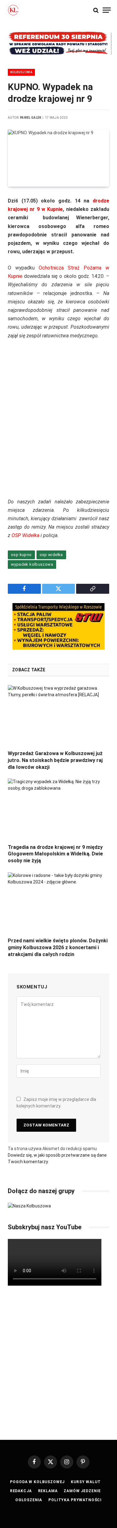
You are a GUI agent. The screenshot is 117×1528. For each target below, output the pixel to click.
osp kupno (21, 554)
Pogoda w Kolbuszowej (37, 1482)
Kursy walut (85, 1482)
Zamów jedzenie (82, 1491)
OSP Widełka (25, 535)
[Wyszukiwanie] (96, 10)
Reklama (48, 1491)
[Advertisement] (58, 422)
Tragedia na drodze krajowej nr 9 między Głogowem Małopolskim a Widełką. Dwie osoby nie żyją (55, 854)
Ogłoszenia (28, 1500)
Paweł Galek (30, 117)
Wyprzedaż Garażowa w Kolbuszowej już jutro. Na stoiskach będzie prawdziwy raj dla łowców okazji (55, 760)
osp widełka (51, 554)
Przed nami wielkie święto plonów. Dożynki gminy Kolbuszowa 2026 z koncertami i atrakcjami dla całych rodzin (58, 947)
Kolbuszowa (21, 72)
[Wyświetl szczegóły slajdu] (58, 43)
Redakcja (21, 1491)
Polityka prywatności (75, 1500)
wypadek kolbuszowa (32, 564)
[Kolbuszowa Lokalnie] (13, 10)
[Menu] (107, 10)
